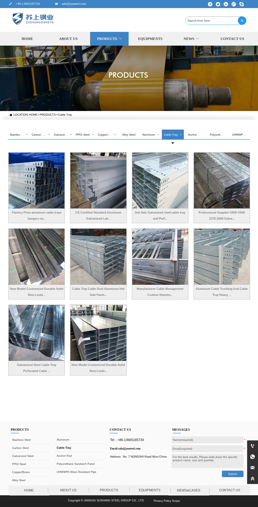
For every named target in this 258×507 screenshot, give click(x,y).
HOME (33, 114)
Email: (114, 448)
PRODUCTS (48, 114)
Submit (232, 474)
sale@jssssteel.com (129, 448)
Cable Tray (65, 114)
